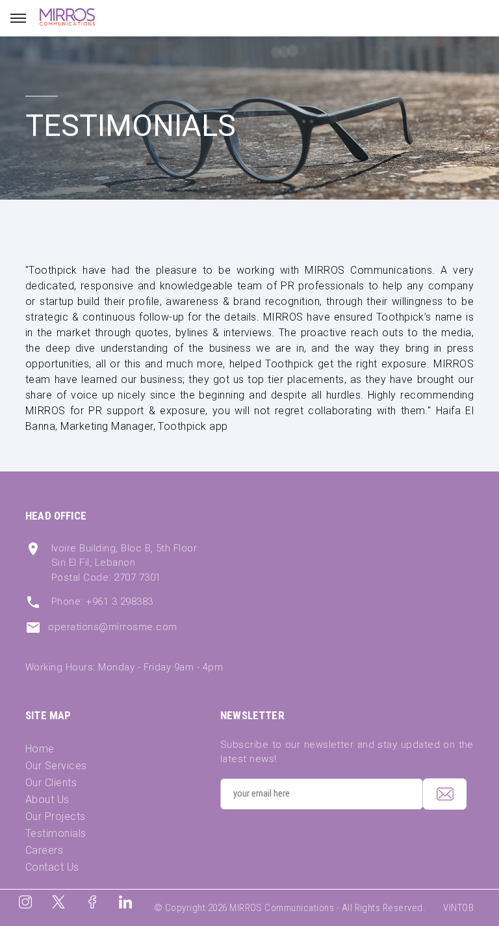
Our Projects (55, 816)
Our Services (56, 766)
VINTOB (458, 908)
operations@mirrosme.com (112, 627)
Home (40, 749)
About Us (47, 799)
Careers (44, 850)
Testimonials (55, 833)
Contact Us (52, 867)
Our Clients (51, 782)
